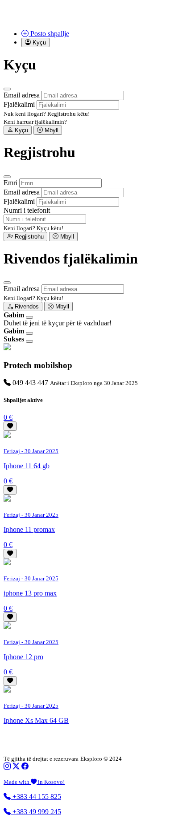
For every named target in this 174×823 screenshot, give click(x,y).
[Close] (7, 89)
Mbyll (50, 130)
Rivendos (26, 306)
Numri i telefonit (27, 210)
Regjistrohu (28, 236)
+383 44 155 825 (36, 796)
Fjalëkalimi (19, 104)
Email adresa (22, 95)
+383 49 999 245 (36, 811)
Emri (10, 182)
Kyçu (20, 130)
